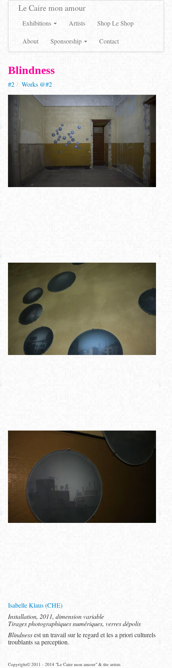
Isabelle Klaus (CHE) (35, 605)
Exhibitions (37, 23)
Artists (77, 23)
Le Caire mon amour (52, 7)
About (30, 41)
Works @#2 (37, 84)
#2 (11, 84)
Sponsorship (66, 41)
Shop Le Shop (115, 23)
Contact (109, 41)
